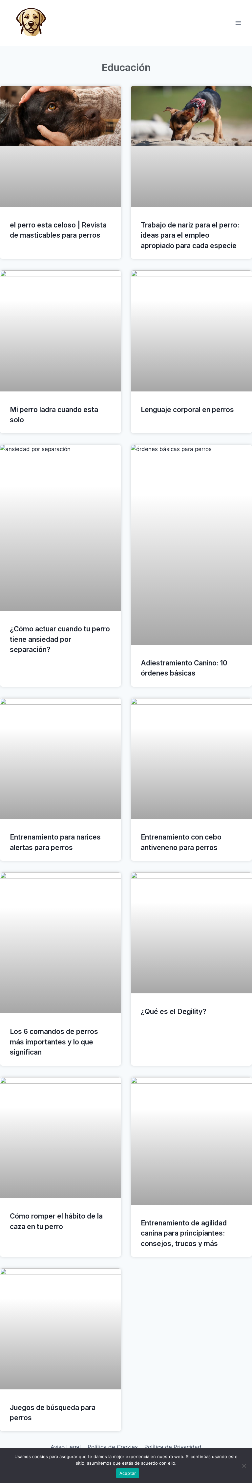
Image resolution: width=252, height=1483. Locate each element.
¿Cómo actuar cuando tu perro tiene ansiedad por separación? (60, 639)
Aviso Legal (66, 1447)
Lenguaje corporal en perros (187, 410)
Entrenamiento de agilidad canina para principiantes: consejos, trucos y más (184, 1233)
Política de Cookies (113, 1447)
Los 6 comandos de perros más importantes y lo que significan (54, 1041)
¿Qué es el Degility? (173, 1011)
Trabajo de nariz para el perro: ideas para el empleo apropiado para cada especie (190, 235)
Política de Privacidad (172, 1447)
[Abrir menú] (238, 23)
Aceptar (127, 1473)
